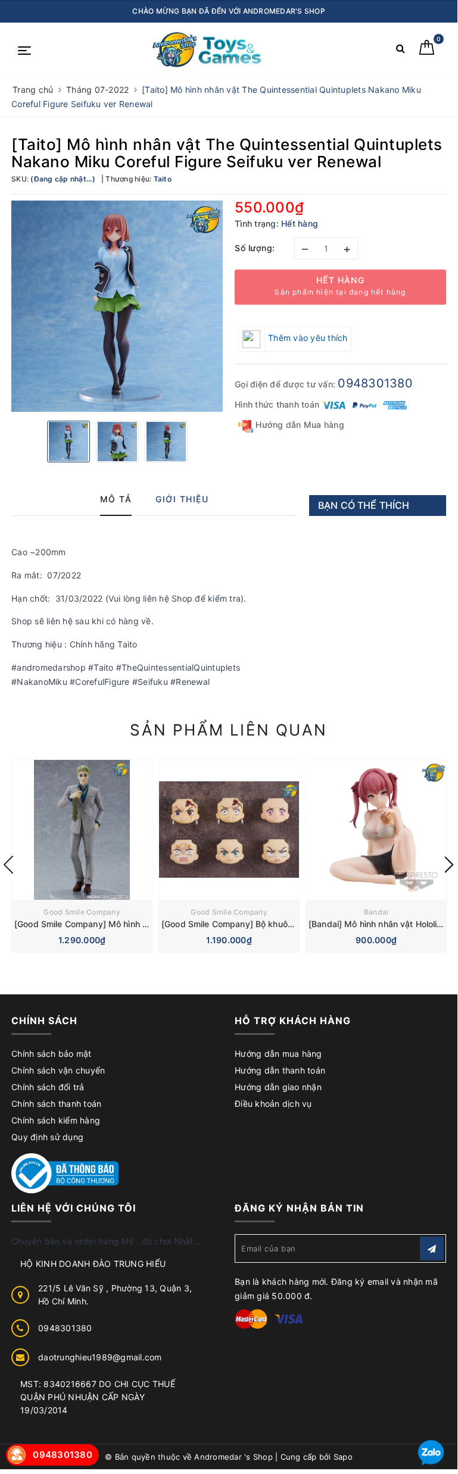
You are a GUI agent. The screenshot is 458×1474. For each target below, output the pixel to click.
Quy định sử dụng (47, 1137)
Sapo (343, 1457)
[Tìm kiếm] (400, 50)
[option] (117, 306)
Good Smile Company (81, 911)
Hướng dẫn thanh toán (280, 1070)
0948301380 (375, 383)
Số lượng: (255, 248)
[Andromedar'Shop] (208, 49)
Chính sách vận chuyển (58, 1070)
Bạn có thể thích (364, 505)
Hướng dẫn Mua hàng (298, 425)
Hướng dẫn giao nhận (278, 1087)
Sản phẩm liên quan (228, 730)
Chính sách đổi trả (48, 1087)
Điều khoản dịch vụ (273, 1104)
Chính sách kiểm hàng (55, 1120)
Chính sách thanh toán (56, 1104)
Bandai (376, 911)
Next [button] (449, 865)
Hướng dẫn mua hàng (278, 1054)
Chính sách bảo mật (51, 1054)
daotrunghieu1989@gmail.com (100, 1357)
